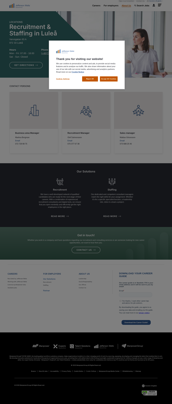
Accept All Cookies (108, 79)
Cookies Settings (63, 79)
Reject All (90, 79)
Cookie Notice (78, 72)
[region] (87, 64)
